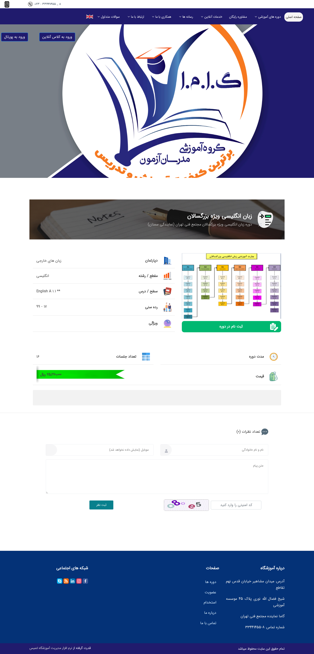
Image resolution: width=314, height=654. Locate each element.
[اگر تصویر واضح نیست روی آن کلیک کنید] (186, 505)
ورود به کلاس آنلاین (57, 37)
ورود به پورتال (14, 37)
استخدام (210, 603)
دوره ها (210, 582)
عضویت (210, 592)
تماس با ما (208, 623)
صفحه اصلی (294, 17)
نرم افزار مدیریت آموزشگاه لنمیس (50, 648)
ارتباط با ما (137, 16)
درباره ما (210, 613)
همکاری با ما (163, 16)
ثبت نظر (101, 505)
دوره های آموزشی (269, 16)
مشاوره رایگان (238, 16)
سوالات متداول (110, 16)
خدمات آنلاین (213, 16)
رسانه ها (188, 16)
